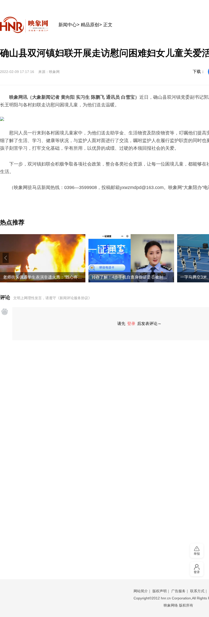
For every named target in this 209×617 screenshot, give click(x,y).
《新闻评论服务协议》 (74, 298)
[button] (6, 258)
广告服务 (178, 591)
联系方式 (197, 591)
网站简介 (141, 591)
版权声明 (159, 591)
